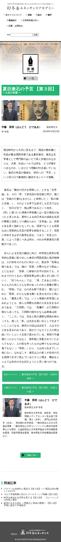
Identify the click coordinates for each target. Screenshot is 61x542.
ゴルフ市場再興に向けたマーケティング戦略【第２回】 (31, 494)
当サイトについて (13, 15)
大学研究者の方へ (31, 20)
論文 (40, 15)
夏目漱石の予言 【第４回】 (39, 376)
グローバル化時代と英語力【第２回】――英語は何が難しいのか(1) (31, 489)
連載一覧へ (32, 455)
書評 (50, 15)
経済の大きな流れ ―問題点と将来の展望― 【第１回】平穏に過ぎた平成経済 (31, 504)
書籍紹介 (13, 20)
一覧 (31, 78)
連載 (30, 15)
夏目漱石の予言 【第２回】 (39, 389)
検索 (8, 35)
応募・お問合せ (16, 26)
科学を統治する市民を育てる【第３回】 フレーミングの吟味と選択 (31, 498)
